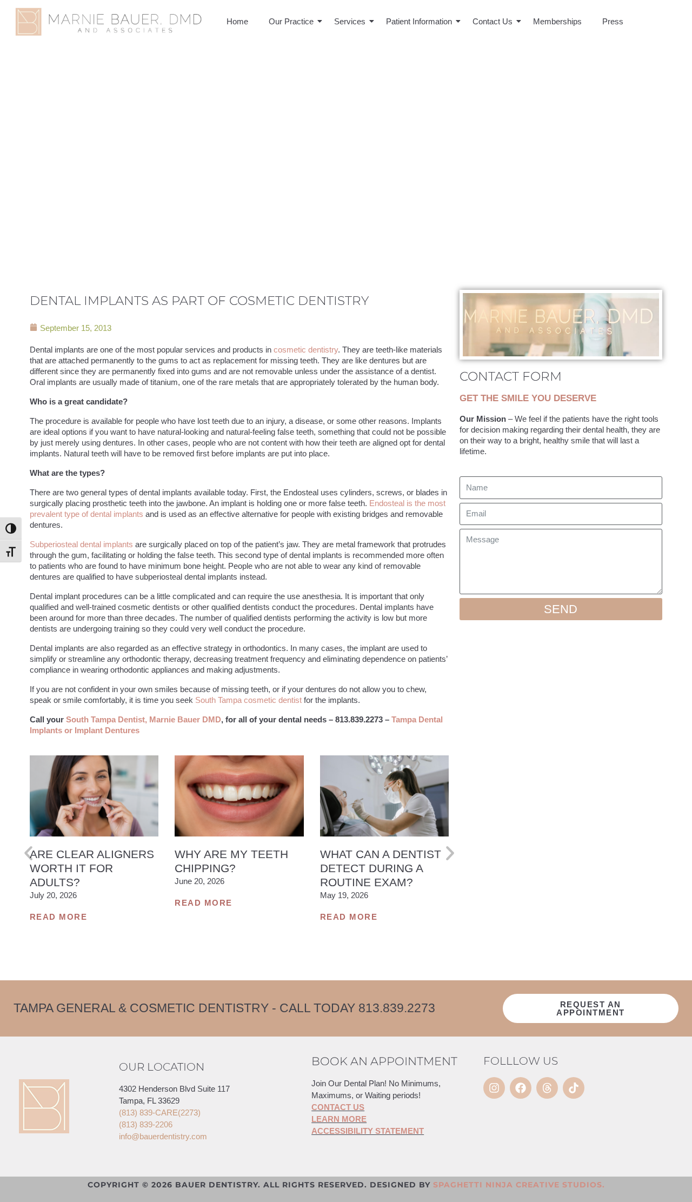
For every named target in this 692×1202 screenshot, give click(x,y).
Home (237, 21)
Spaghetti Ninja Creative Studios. (519, 1185)
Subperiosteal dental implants (81, 544)
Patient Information (419, 21)
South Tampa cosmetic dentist (248, 700)
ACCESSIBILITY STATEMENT (367, 1130)
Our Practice (291, 21)
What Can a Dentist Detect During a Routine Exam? (380, 868)
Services (349, 21)
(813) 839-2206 (145, 1124)
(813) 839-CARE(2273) (160, 1112)
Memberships (557, 21)
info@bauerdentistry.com (163, 1136)
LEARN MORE (339, 1119)
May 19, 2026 (344, 895)
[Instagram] (494, 1088)
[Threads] (547, 1088)
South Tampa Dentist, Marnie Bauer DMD (143, 719)
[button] (28, 853)
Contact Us (493, 21)
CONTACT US (337, 1107)
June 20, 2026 (199, 881)
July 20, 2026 (53, 895)
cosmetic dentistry (306, 349)
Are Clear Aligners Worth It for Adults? (92, 868)
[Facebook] (520, 1088)
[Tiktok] (573, 1088)
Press (612, 21)
